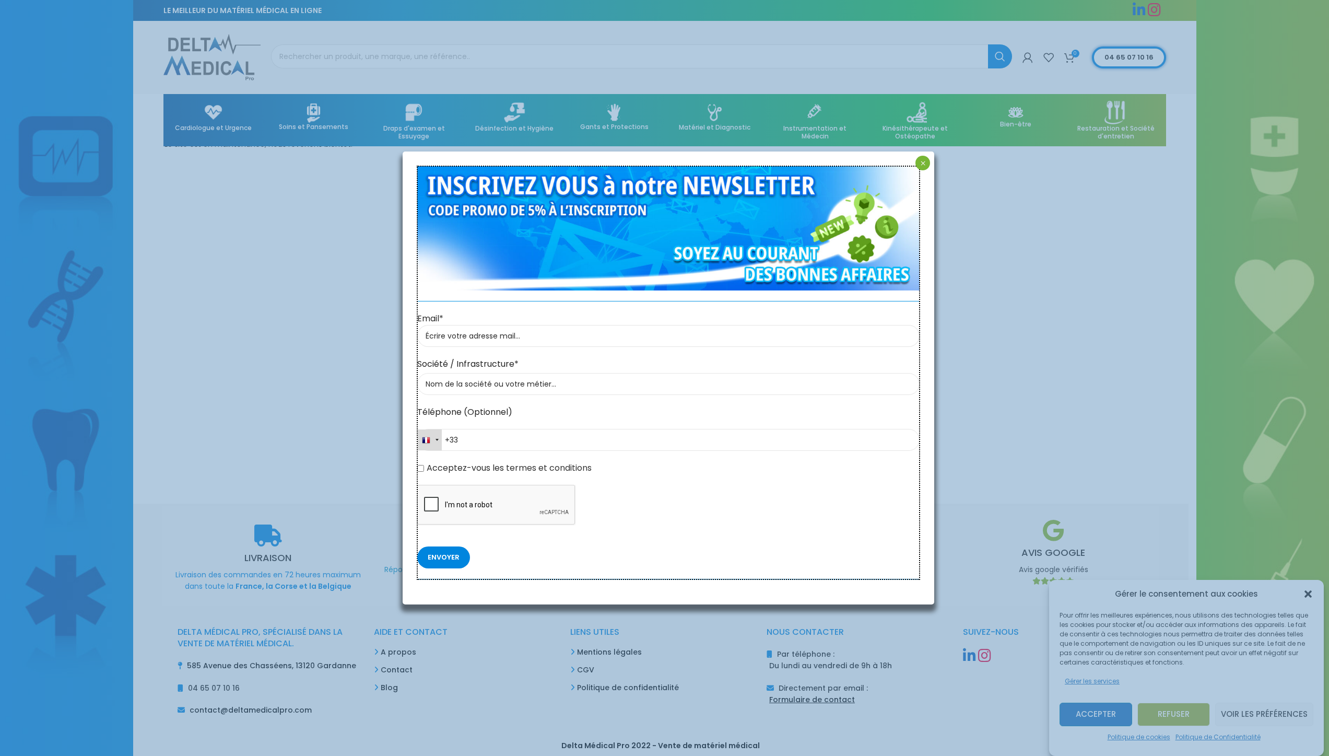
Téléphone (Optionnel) (464, 412)
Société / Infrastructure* (468, 364)
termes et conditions (548, 468)
